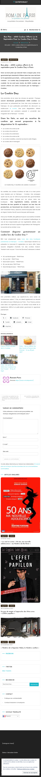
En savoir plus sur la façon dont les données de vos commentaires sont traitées (20, 466)
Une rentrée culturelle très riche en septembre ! (31, 396)
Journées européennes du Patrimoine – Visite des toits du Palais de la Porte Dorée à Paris (10, 398)
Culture (12, 536)
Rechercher (33, 30)
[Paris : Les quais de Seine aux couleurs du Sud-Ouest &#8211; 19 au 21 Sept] (9, 359)
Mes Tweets (6, 671)
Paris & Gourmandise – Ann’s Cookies (9, 347)
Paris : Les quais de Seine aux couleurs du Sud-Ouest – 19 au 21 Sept (8, 368)
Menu (5, 30)
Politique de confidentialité (13, 698)
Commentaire (8, 418)
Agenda (4, 60)
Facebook (9, 653)
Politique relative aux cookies (25, 769)
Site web (5, 451)
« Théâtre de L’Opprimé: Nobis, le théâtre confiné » (20, 648)
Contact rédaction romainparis (14, 702)
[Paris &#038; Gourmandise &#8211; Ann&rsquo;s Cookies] (9, 340)
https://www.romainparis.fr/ (25, 380)
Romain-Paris (15, 378)
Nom (5, 437)
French (8, 716)
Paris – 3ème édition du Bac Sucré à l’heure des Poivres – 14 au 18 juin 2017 (28, 349)
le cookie (13, 108)
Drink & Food (13, 60)
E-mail (5, 444)
